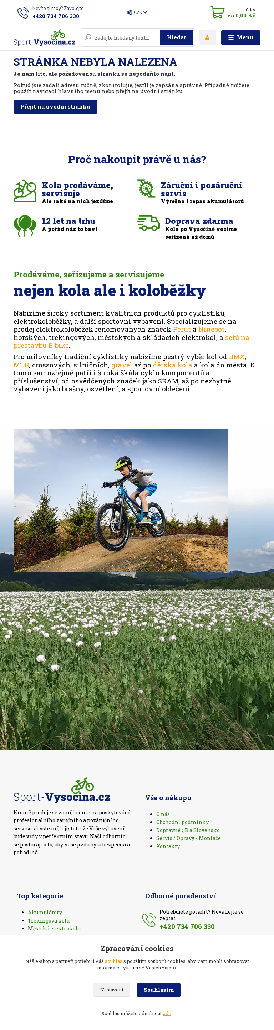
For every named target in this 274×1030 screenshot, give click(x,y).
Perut (182, 329)
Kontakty (168, 846)
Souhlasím (159, 989)
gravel (121, 364)
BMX (237, 356)
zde (167, 1013)
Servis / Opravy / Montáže (188, 838)
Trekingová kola (49, 920)
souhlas (113, 961)
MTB (21, 364)
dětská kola (172, 364)
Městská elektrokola (54, 928)
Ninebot (211, 329)
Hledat (176, 37)
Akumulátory (45, 912)
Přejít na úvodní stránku (55, 106)
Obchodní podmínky (182, 822)
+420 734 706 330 (55, 16)
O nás (163, 814)
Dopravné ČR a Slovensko (188, 830)
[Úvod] (44, 37)
